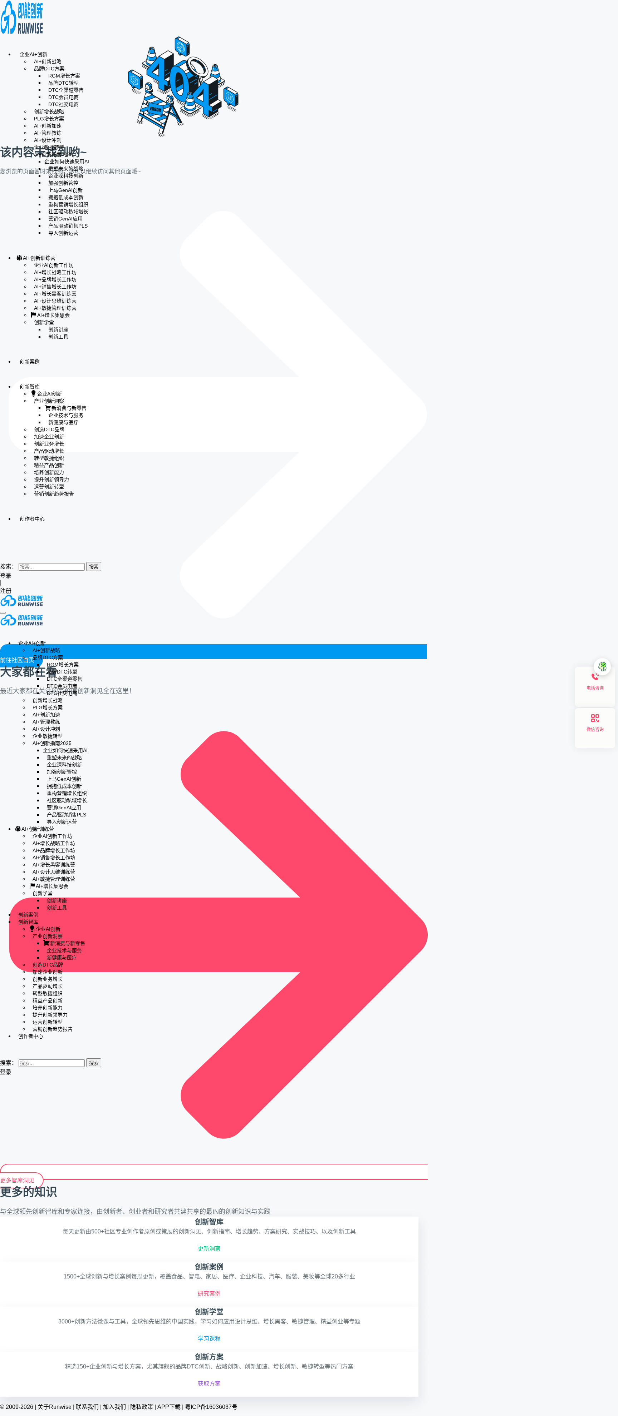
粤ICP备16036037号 (211, 1407)
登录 (5, 576)
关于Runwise (55, 1407)
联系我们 (87, 1407)
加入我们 (114, 1407)
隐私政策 (141, 1407)
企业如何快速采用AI (66, 161)
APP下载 (169, 1407)
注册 (6, 591)
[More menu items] (2, 540)
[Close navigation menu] (2, 630)
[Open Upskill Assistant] (602, 666)
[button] (2, 552)
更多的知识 (28, 1192)
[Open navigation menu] (3, 613)
